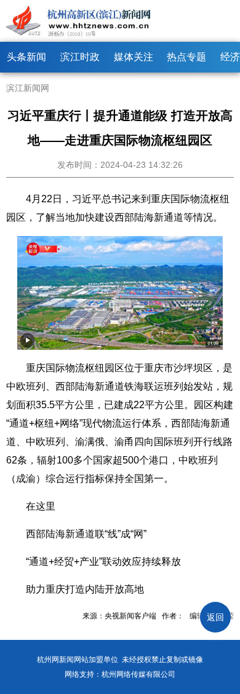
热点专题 (186, 57)
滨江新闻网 (27, 88)
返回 (215, 617)
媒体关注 (133, 57)
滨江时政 (80, 57)
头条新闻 (26, 57)
